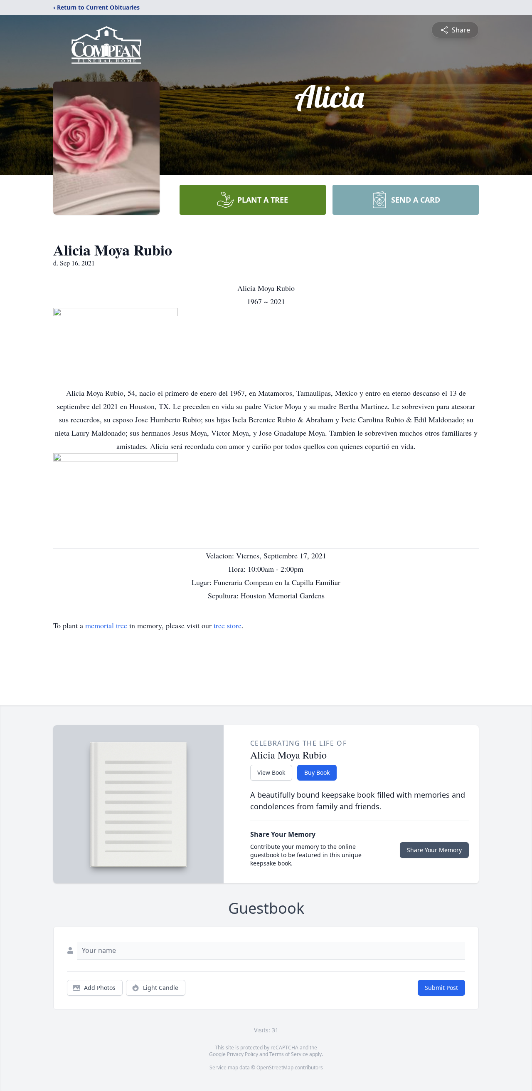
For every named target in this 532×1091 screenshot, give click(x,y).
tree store (227, 625)
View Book (271, 772)
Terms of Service (288, 1054)
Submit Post (441, 988)
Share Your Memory (434, 850)
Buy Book (317, 772)
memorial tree (106, 625)
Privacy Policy (242, 1054)
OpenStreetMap (274, 1067)
